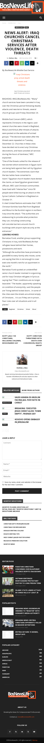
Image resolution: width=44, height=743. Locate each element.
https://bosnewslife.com (22, 371)
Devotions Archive (11, 511)
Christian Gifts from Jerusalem (16, 524)
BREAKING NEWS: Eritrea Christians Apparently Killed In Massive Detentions (28, 622)
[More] (37, 63)
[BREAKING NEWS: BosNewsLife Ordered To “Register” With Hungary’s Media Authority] (8, 611)
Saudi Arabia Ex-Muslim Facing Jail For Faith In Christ (27, 400)
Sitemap (34, 740)
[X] (11, 63)
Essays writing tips (12, 534)
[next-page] (7, 430)
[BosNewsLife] (22, 7)
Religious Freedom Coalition (15, 541)
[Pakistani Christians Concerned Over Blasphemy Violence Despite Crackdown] (8, 569)
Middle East (12, 23)
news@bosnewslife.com (26, 717)
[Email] (32, 63)
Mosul (34, 309)
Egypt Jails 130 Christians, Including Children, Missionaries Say (11, 339)
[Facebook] (6, 63)
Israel (5, 414)
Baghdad (12, 309)
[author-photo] (22, 365)
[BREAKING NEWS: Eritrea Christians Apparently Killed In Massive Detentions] (8, 623)
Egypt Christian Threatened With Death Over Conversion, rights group (32, 340)
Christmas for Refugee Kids (15, 527)
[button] (3, 18)
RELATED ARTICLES (11, 390)
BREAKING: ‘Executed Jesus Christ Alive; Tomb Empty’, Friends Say (28, 411)
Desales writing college (14, 531)
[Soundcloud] (22, 732)
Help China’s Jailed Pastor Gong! (17, 537)
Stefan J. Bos (13, 58)
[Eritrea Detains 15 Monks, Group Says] (8, 635)
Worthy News (9, 544)
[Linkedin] (27, 63)
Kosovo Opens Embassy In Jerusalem (27, 420)
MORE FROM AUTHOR (30, 390)
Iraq (19, 23)
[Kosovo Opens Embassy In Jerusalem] (8, 422)
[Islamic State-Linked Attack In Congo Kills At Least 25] (8, 593)
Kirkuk (28, 309)
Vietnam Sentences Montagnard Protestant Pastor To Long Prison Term (28, 580)
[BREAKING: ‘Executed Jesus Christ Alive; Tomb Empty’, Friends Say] (8, 411)
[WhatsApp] (22, 63)
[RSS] (16, 732)
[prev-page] (3, 430)
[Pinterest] (16, 63)
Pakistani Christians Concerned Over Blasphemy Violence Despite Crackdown (28, 569)
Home (4, 23)
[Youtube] (34, 732)
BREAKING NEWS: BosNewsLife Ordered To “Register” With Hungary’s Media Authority (27, 610)
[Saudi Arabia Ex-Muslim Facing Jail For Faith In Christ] (8, 400)
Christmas (20, 309)
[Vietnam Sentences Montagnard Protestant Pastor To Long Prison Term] (8, 581)
